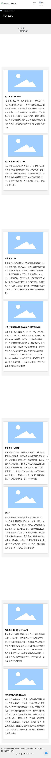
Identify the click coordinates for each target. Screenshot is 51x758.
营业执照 (10, 751)
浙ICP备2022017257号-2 (25, 754)
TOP (47, 459)
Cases (8, 16)
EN (45, 3)
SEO (5, 751)
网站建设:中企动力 (34, 748)
